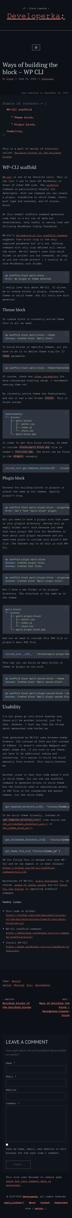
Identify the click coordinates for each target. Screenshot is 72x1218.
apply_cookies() (14, 1203)
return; (39, 1209)
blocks (19, 985)
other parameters (46, 377)
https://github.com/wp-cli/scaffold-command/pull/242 (29, 870)
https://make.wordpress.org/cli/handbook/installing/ (37, 949)
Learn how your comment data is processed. (28, 1183)
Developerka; (31, 1197)
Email (11, 1077)
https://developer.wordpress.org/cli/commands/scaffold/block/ (37, 935)
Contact (45, 1203)
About (32, 1203)
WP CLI (7, 177)
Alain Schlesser (47, 881)
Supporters (61, 1203)
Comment (12, 1104)
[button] (66, 274)
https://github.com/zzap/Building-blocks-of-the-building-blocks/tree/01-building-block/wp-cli (36, 919)
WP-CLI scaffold (19, 110)
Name (10, 1063)
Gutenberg (43, 985)
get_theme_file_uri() (18, 828)
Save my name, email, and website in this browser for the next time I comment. (36, 1151)
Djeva (10, 79)
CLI (30, 985)
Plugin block (24, 124)
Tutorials (47, 79)
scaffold (52, 185)
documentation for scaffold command (41, 236)
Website (11, 1090)
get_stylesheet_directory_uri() (25, 824)
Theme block (23, 117)
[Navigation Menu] (36, 47)
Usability (14, 131)
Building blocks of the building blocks (32, 155)
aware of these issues (30, 885)
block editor (12, 983)
